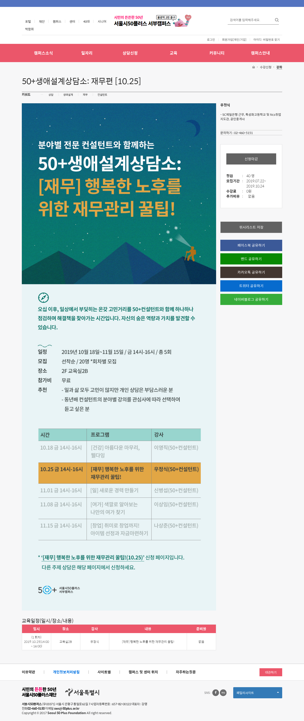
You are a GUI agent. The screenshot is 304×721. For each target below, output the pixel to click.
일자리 (87, 53)
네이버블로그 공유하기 (251, 299)
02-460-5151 (243, 132)
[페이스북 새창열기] (215, 692)
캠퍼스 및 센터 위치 (143, 672)
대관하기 (271, 672)
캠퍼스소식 (43, 53)
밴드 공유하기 (251, 259)
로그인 (211, 39)
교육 (173, 53)
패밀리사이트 (253, 694)
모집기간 (234, 181)
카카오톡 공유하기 (251, 272)
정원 (234, 176)
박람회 (29, 28)
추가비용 (234, 196)
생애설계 (68, 94)
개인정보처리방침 (66, 672)
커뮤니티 (217, 53)
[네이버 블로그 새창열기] (223, 692)
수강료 (234, 191)
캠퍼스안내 (260, 53)
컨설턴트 (102, 94)
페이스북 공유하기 (251, 245)
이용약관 (28, 672)
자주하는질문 (186, 672)
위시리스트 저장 (251, 227)
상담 (51, 94)
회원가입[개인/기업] (234, 39)
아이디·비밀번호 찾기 (266, 39)
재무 (85, 94)
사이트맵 (104, 672)
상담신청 (130, 53)
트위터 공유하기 (251, 285)
